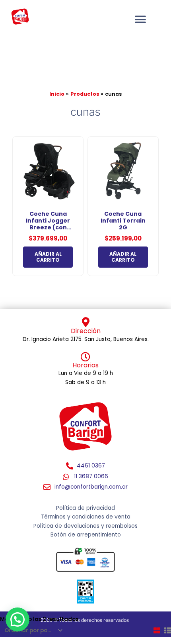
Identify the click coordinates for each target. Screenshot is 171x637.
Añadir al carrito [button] (48, 257)
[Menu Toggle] (140, 20)
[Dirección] (86, 322)
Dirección (86, 330)
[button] (17, 619)
